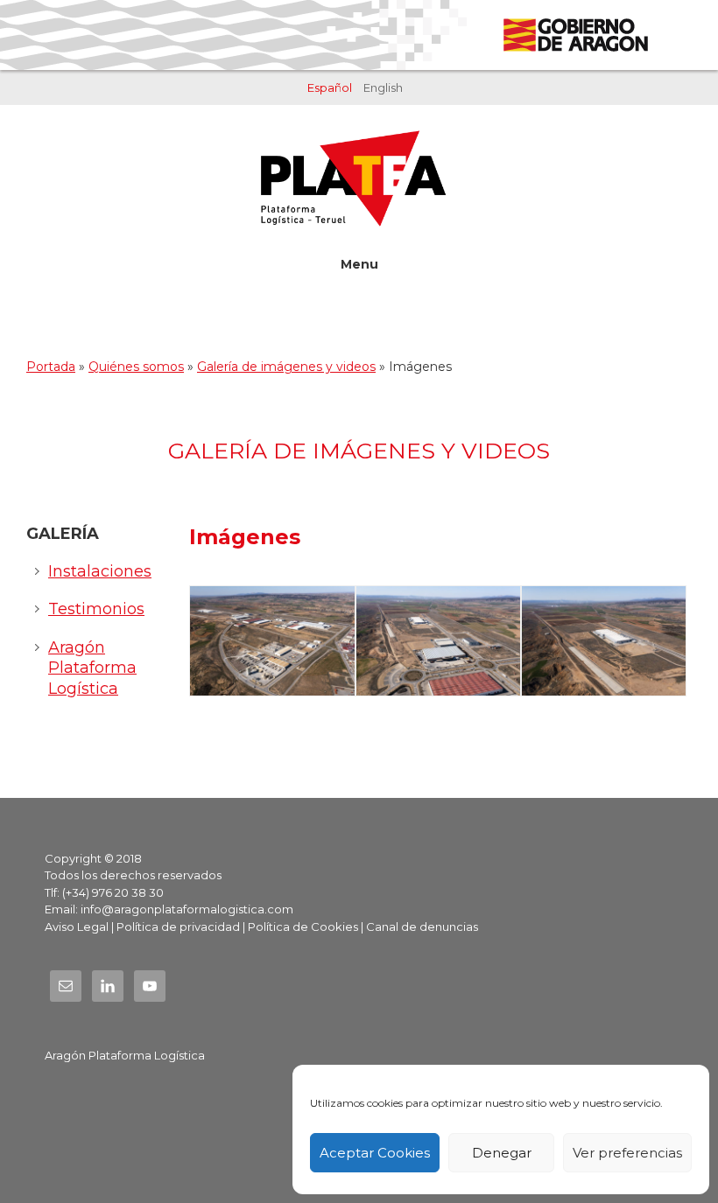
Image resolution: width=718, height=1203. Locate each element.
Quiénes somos (136, 366)
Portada (50, 366)
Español (329, 87)
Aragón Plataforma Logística (92, 668)
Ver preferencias (627, 1152)
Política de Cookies (303, 927)
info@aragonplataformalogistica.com (187, 909)
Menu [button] (359, 264)
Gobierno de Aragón (575, 34)
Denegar (501, 1152)
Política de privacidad (178, 927)
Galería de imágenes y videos (286, 366)
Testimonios (96, 609)
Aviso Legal (77, 927)
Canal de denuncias (422, 927)
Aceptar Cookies (375, 1152)
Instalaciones (99, 571)
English (383, 87)
